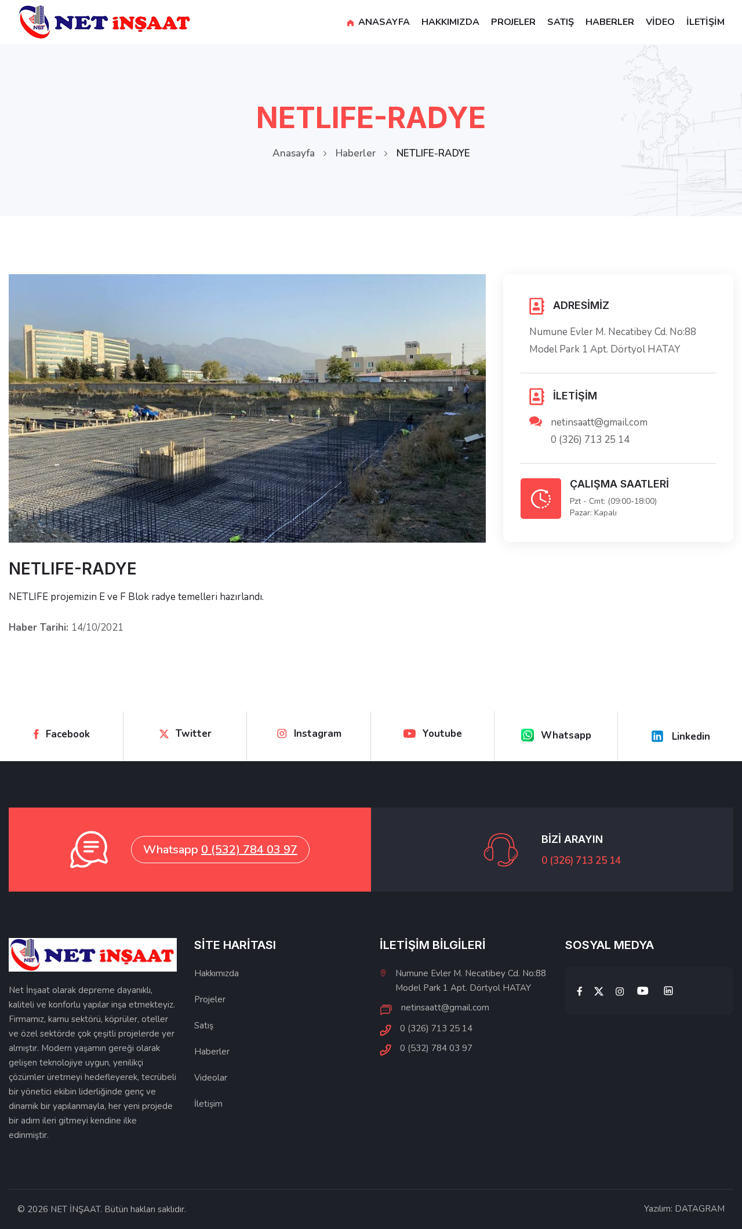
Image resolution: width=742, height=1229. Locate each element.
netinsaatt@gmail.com (599, 422)
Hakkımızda (216, 973)
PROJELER (513, 22)
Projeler (209, 999)
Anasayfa (293, 153)
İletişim (208, 1104)
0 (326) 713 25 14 (590, 439)
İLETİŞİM (705, 22)
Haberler (356, 153)
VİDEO (660, 22)
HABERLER (609, 22)
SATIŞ (560, 22)
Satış (203, 1025)
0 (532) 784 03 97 (249, 849)
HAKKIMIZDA (450, 22)
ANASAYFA (383, 22)
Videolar (210, 1077)
